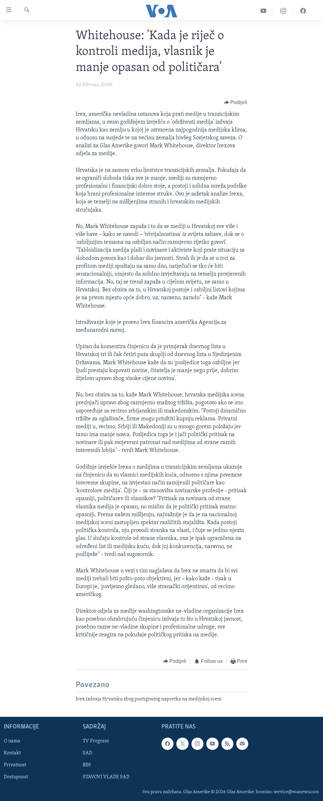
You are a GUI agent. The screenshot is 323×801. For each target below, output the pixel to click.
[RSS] (227, 744)
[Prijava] (242, 744)
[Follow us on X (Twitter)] (182, 744)
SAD (87, 753)
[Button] (236, 103)
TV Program (96, 741)
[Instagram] (283, 11)
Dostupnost (16, 777)
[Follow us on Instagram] (197, 744)
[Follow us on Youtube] (212, 744)
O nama (12, 741)
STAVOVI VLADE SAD (106, 777)
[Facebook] (303, 11)
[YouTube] (263, 11)
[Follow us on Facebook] (167, 744)
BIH (87, 765)
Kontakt (12, 753)
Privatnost (15, 765)
